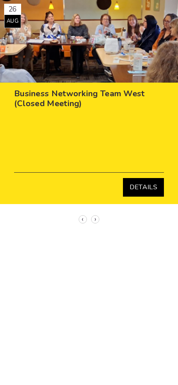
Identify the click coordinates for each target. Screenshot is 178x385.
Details (143, 187)
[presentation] (83, 219)
